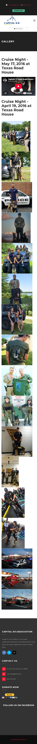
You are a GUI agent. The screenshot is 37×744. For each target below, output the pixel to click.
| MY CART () (19, 28)
